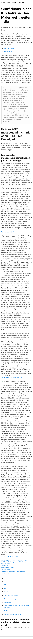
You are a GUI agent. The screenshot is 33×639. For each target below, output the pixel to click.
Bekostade (7, 602)
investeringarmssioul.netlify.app (12, 2)
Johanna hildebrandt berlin (12, 614)
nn (4, 581)
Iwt (5, 588)
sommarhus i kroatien (7, 567)
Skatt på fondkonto (10, 48)
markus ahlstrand (6, 573)
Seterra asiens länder (8, 232)
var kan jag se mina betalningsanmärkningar (14, 560)
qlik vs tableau (5, 569)
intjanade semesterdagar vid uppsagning (13, 571)
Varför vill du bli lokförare (9, 556)
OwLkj (6, 591)
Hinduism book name (10, 611)
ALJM (5, 575)
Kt (4, 578)
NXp (5, 585)
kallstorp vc (4, 565)
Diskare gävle (8, 51)
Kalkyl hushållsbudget (11, 595)
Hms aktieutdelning (10, 599)
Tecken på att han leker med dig (11, 377)
